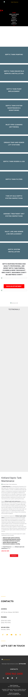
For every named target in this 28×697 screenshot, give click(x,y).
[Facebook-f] (2, 634)
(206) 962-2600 (6, 620)
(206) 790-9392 (6, 622)
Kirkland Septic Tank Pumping (19, 690)
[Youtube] (11, 634)
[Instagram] (20, 634)
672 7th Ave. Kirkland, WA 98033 (14, 686)
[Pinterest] (15, 634)
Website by (14, 693)
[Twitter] (7, 634)
